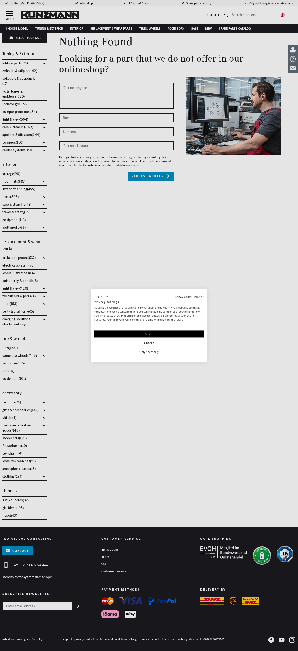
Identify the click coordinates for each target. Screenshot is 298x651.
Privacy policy (183, 297)
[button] (101, 296)
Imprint (199, 297)
